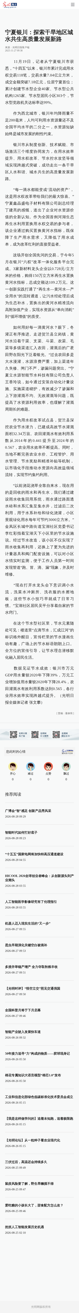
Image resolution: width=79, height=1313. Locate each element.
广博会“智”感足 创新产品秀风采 (28, 810)
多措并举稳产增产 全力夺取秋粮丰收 (31, 966)
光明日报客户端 (20, 47)
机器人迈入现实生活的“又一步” (27, 923)
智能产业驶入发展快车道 (23, 1032)
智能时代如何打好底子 (21, 832)
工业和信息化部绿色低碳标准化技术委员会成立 (39, 1097)
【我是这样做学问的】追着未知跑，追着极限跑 (39, 1118)
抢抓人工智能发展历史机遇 (24, 1227)
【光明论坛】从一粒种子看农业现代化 (32, 1140)
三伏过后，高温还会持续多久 (26, 1162)
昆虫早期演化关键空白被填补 (26, 945)
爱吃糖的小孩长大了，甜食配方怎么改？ (34, 1205)
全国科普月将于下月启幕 (23, 1010)
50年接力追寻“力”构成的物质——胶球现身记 (37, 1053)
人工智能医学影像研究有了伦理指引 (31, 901)
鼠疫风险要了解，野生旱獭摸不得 (29, 1183)
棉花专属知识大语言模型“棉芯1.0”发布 (33, 1075)
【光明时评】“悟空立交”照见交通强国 (32, 988)
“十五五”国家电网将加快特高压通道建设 (34, 854)
